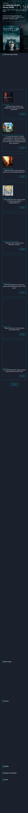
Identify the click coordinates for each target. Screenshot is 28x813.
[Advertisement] (14, 73)
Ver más (22, 114)
